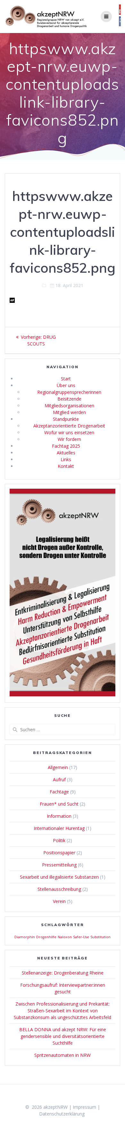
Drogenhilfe (46, 937)
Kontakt (66, 466)
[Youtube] (120, 13)
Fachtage (59, 792)
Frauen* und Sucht (59, 804)
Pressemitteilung (59, 865)
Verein (59, 901)
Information (59, 816)
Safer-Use (81, 937)
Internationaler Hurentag (59, 828)
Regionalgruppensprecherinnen (69, 392)
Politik (59, 840)
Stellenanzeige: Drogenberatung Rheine (63, 973)
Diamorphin (24, 937)
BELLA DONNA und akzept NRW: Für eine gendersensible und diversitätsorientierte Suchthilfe (62, 1036)
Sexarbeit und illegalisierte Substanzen (59, 877)
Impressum (84, 1107)
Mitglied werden (69, 412)
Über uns (66, 385)
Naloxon (65, 937)
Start (66, 379)
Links (66, 459)
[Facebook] (120, 25)
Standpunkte (66, 419)
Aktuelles (66, 453)
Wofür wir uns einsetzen (69, 432)
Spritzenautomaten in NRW (62, 1055)
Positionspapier (59, 853)
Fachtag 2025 (66, 446)
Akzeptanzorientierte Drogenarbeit (69, 426)
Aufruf (59, 779)
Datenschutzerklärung (62, 1114)
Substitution (100, 937)
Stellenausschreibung (59, 889)
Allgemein (58, 767)
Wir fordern (69, 439)
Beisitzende (69, 399)
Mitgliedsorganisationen (69, 405)
